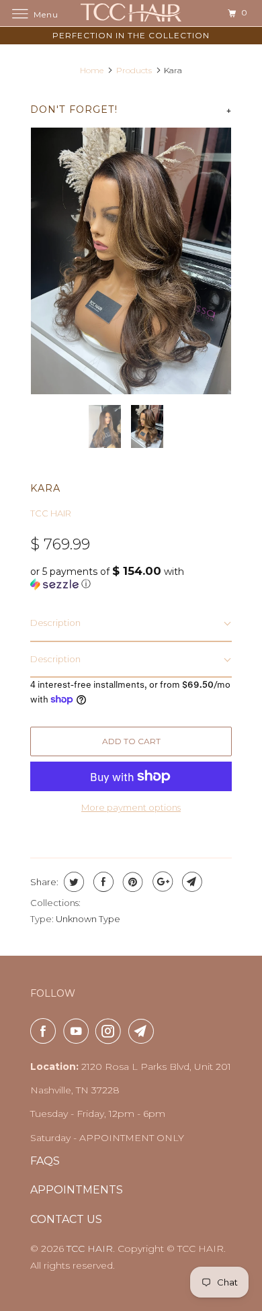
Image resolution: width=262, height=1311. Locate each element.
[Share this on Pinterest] (131, 882)
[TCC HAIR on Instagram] (110, 1031)
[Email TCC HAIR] (143, 1031)
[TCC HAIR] (131, 13)
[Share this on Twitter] (72, 882)
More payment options (131, 807)
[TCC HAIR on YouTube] (78, 1031)
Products (134, 70)
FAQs (45, 1161)
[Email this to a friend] (190, 882)
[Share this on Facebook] (102, 882)
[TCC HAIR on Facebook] (45, 1031)
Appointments (76, 1189)
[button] (131, 577)
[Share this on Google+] (161, 882)
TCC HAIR (50, 513)
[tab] (131, 623)
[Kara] (131, 261)
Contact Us (66, 1219)
